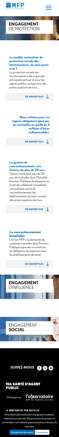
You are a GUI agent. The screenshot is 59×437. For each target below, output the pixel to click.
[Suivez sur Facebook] (39, 368)
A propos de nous (22, 411)
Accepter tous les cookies (22, 432)
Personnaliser (42, 432)
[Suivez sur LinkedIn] (51, 368)
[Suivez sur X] (45, 368)
